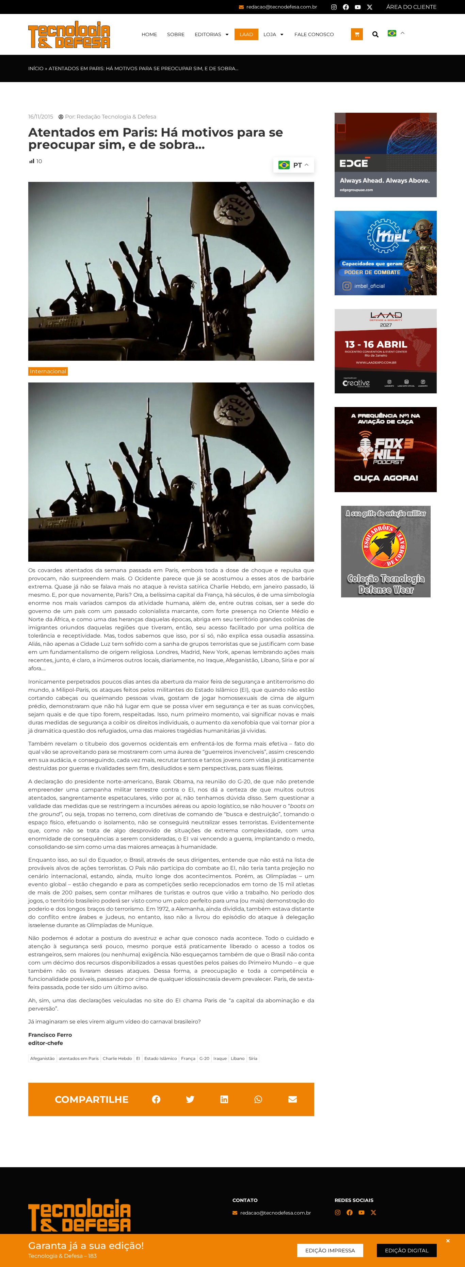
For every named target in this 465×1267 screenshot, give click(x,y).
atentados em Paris (79, 1058)
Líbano (238, 1058)
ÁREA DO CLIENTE (411, 7)
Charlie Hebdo (117, 1058)
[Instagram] (334, 7)
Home (149, 34)
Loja (269, 34)
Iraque (220, 1058)
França (188, 1058)
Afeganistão (42, 1058)
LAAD (246, 34)
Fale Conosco (314, 34)
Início (36, 68)
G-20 (204, 1058)
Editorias (208, 34)
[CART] (357, 34)
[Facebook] (346, 7)
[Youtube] (358, 7)
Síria (253, 1058)
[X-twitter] (370, 7)
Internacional (48, 371)
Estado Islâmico (160, 1058)
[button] (375, 34)
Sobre (176, 34)
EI (138, 1058)
